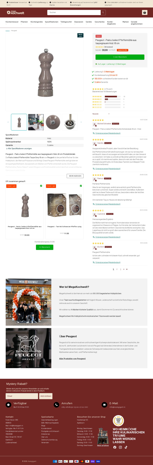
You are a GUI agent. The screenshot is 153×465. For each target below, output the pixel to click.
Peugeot (14, 30)
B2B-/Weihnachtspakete (50, 423)
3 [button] (120, 269)
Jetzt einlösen (45, 396)
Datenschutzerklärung (49, 440)
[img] (98, 120)
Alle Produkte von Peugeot (72, 359)
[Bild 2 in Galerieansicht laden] (36, 122)
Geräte (89, 22)
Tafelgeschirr (66, 22)
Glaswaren (78, 22)
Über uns (44, 437)
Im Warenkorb (44, 247)
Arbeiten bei (45, 434)
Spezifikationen (51, 22)
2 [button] (116, 269)
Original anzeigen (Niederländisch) (107, 133)
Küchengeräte (37, 22)
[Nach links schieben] (8, 122)
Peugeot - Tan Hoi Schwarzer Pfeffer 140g (64, 226)
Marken (126, 22)
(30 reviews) (108, 47)
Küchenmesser (12, 22)
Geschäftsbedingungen (49, 420)
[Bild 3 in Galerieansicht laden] (53, 122)
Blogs (43, 426)
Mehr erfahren (103, 445)
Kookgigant (32, 461)
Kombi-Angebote (111, 23)
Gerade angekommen (136, 23)
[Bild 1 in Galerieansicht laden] (19, 122)
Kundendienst (46, 428)
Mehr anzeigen (75, 176)
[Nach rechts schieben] (81, 122)
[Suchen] (103, 12)
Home (8, 30)
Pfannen (24, 22)
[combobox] (76, 12)
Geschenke (100, 22)
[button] (144, 12)
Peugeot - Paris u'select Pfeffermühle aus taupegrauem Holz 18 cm (25, 227)
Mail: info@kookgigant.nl (14, 426)
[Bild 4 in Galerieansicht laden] (70, 122)
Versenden (45, 442)
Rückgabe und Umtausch (50, 431)
